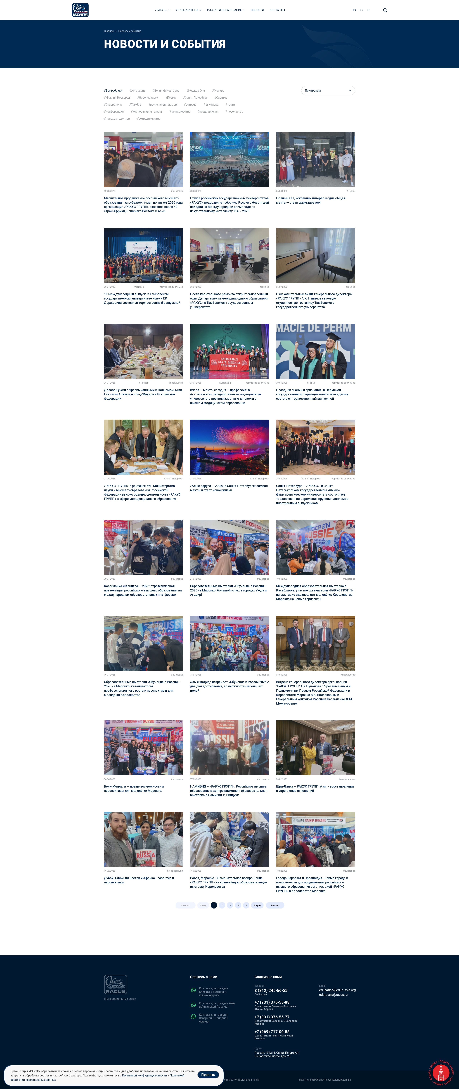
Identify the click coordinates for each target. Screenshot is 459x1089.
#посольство (176, 382)
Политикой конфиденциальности (144, 1075)
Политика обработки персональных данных (325, 1079)
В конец (275, 905)
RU (354, 10)
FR (368, 10)
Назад (203, 905)
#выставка (177, 191)
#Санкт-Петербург (173, 478)
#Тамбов (139, 287)
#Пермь (350, 191)
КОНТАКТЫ (277, 10)
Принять (208, 1074)
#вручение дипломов (171, 287)
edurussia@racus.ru (333, 995)
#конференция (347, 779)
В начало (185, 905)
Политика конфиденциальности (240, 1079)
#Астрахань (225, 382)
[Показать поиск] (385, 10)
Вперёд (257, 905)
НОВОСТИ (257, 10)
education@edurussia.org (337, 990)
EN (361, 10)
